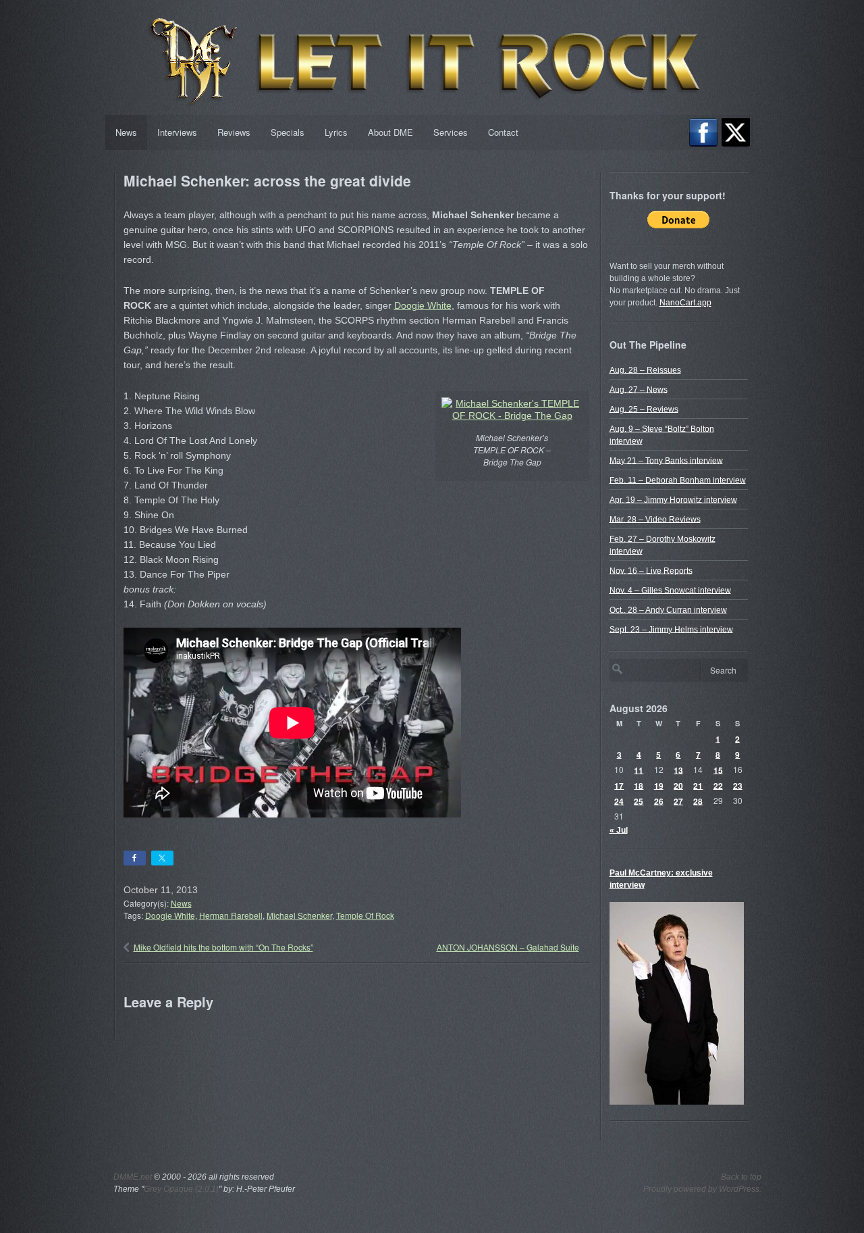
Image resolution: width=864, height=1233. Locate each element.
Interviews (177, 132)
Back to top (741, 1177)
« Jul (619, 829)
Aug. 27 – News (639, 389)
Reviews (233, 132)
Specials (287, 132)
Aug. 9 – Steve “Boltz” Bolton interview (662, 434)
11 (638, 769)
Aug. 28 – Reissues (645, 369)
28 (698, 801)
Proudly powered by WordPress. (702, 1189)
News (126, 132)
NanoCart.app (685, 302)
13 (678, 769)
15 (718, 769)
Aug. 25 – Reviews (644, 408)
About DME (390, 132)
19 (659, 785)
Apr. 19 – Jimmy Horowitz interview (673, 499)
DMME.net (132, 1177)
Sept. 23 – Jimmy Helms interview (671, 629)
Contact (503, 132)
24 (619, 801)
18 (638, 785)
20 (678, 785)
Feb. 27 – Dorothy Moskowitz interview (663, 544)
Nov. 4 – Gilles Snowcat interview (670, 590)
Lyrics (336, 132)
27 (678, 801)
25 (638, 801)
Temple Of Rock (365, 915)
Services (450, 132)
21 (698, 785)
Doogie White (423, 305)
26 (659, 801)
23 (737, 785)
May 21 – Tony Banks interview (666, 460)
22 (718, 785)
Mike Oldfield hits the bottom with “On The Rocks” (223, 947)
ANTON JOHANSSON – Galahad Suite (508, 947)
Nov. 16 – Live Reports (651, 570)
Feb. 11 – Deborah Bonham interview (678, 479)
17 (619, 785)
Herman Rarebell (231, 915)
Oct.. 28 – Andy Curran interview (668, 609)
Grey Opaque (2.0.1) (181, 1189)
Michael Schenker (299, 915)
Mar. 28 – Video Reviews (655, 519)
